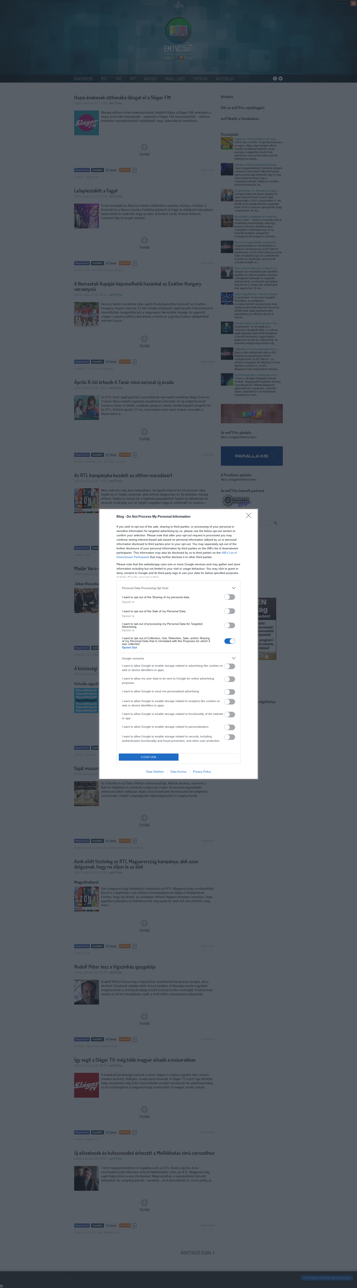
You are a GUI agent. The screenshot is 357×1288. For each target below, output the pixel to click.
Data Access (178, 771)
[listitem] (178, 588)
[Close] (250, 517)
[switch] (229, 597)
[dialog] (178, 644)
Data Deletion (155, 771)
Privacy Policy (202, 771)
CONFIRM (148, 757)
